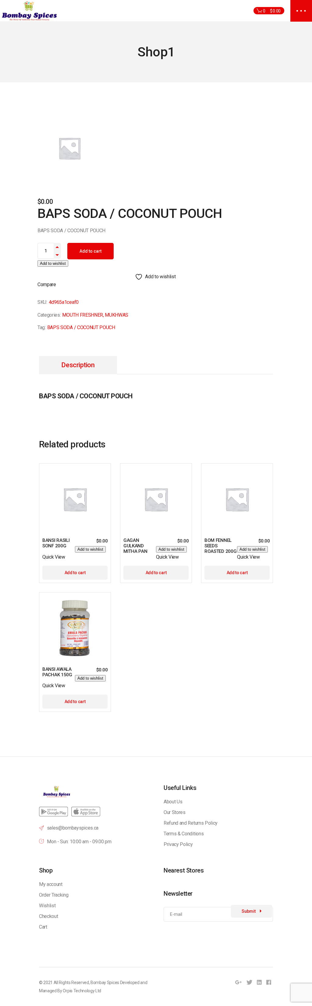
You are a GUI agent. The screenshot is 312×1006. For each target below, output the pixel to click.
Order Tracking (54, 895)
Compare (46, 284)
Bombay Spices (104, 982)
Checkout (48, 916)
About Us (173, 802)
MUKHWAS (116, 315)
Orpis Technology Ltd (82, 990)
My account (50, 884)
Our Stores (175, 812)
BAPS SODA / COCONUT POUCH (81, 327)
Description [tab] (77, 365)
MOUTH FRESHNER (82, 315)
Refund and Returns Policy (191, 823)
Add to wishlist (53, 263)
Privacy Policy (178, 844)
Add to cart (90, 251)
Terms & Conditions (184, 834)
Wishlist (47, 905)
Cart (43, 927)
